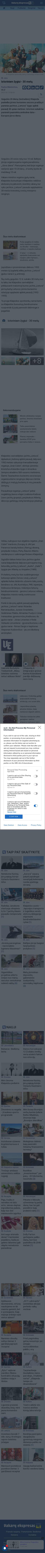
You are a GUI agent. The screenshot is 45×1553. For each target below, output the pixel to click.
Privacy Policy (36, 825)
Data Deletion (9, 825)
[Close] (40, 728)
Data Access (22, 825)
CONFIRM (13, 816)
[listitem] (22, 770)
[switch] (36, 776)
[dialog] (22, 777)
